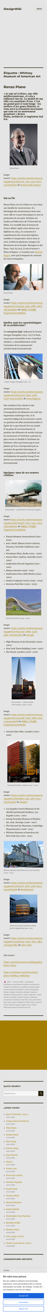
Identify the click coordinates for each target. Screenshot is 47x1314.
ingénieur (33, 995)
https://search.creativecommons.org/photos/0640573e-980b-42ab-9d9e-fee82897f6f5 (23, 631)
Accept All (23, 1296)
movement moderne (12, 1000)
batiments (14, 989)
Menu (39, 9)
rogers (23, 1005)
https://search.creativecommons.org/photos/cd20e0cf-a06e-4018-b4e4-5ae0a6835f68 (23, 886)
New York (24, 1000)
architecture (8, 984)
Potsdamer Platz (23, 1002)
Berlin (21, 989)
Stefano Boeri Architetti (17, 1121)
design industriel (16, 992)
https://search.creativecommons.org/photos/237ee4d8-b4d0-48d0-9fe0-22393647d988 (23, 718)
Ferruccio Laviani (14, 1175)
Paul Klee (7, 1002)
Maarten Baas (12, 1229)
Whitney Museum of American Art (17, 1007)
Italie (39, 995)
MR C (9, 982)
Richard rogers (14, 1005)
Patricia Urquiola (14, 1182)
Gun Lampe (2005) (15, 1236)
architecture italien (21, 984)
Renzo (33, 1002)
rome (29, 1005)
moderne (33, 997)
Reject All (23, 1309)
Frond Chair (11, 1189)
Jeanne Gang (12, 1148)
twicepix (30, 635)
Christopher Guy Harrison (18, 1216)
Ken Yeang (11, 1141)
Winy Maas (11, 1128)
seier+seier (26, 945)
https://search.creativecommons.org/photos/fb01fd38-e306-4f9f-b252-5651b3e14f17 (23, 798)
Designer (7, 995)
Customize (23, 1302)
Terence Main (12, 1195)
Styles (6, 1270)
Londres (13, 997)
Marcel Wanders (13, 1202)
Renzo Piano (15, 87)
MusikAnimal (27, 889)
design (6, 992)
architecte (29, 982)
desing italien (17, 995)
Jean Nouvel (11, 1155)
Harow (9, 1162)
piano (14, 1002)
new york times (35, 1000)
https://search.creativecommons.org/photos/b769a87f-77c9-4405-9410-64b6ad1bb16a (23, 523)
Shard (34, 1005)
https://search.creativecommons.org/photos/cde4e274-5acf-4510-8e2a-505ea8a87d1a (23, 181)
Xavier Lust (11, 1168)
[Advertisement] (23, 37)
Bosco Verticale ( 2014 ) (17, 1114)
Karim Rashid (12, 1209)
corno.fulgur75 (33, 398)
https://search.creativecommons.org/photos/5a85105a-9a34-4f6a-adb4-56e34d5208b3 (23, 941)
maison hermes (23, 997)
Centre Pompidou (32, 989)
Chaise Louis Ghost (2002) (18, 1243)
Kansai (6, 997)
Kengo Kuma (12, 1134)
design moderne (30, 992)
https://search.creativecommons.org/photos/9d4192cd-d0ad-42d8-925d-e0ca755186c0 (23, 395)
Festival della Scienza (30, 185)
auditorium (16, 987)
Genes (25, 995)
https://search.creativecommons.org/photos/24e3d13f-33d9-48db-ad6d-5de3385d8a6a (23, 306)
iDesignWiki (12, 9)
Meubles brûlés (13, 1223)
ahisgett (23, 802)
